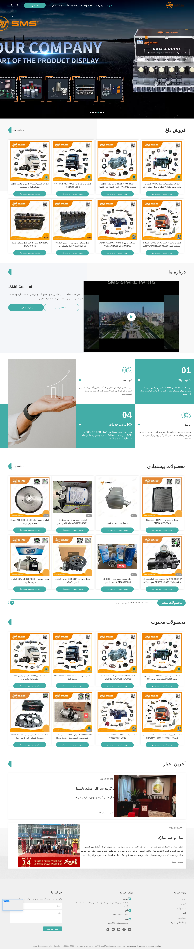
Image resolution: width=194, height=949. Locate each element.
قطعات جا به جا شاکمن (117, 523)
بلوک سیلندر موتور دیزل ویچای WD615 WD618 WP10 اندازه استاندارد (72, 244)
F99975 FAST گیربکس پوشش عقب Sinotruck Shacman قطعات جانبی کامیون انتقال (29, 736)
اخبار (183, 913)
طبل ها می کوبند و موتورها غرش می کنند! (93, 797)
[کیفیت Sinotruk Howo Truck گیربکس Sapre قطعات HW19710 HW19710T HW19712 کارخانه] (117, 161)
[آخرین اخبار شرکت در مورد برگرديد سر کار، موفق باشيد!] (145, 796)
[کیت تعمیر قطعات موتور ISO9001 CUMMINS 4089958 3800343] (12, 603)
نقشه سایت (131, 946)
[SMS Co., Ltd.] (175, 5)
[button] (103, 112)
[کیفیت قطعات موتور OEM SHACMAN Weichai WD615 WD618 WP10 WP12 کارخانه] (117, 220)
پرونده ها (182, 918)
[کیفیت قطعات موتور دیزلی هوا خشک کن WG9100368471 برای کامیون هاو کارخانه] (72, 497)
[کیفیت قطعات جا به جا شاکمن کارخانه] (117, 497)
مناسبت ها (72, 5)
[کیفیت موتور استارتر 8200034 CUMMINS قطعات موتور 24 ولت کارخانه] (29, 556)
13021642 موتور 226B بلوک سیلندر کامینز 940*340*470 (29, 244)
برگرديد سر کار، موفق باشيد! (95, 788)
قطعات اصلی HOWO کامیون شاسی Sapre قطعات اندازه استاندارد (30, 185)
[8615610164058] (108, 930)
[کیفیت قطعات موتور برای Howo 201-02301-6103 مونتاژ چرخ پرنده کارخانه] (29, 497)
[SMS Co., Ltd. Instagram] (118, 930)
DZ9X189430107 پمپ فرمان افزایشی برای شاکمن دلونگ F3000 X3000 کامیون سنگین (162, 580)
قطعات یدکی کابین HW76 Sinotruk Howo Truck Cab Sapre (72, 185)
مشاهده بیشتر (16, 130)
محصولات (87, 5)
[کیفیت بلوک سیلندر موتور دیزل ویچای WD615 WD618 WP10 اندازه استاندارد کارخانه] (72, 220)
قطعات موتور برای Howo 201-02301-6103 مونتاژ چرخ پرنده (29, 521)
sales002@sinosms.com (118, 923)
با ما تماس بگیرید (55, 5)
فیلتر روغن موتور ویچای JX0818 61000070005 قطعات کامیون (117, 580)
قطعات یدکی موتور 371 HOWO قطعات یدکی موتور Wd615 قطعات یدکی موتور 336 (162, 185)
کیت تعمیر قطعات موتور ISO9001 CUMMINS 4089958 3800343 (122, 603)
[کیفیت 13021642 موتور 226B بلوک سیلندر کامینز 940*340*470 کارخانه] (29, 220)
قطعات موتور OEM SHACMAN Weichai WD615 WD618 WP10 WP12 (117, 244)
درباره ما (100, 5)
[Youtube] (113, 930)
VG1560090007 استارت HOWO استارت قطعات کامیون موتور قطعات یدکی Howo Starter (72, 736)
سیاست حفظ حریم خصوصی (149, 946)
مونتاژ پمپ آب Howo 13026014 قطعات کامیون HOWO (72, 580)
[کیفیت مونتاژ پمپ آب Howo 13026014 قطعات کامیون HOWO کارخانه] (72, 556)
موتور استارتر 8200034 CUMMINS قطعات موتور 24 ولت (30, 580)
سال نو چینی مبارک (170, 837)
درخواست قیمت (26, 308)
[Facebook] (124, 930)
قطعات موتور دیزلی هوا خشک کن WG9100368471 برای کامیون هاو (72, 521)
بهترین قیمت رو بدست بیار (162, 194)
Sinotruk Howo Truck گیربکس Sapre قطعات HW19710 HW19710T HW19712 (117, 185)
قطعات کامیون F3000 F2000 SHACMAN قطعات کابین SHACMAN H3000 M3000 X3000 (162, 245)
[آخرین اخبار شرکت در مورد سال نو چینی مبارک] (49, 845)
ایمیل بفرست (52, 929)
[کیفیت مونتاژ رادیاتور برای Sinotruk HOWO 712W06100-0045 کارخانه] (162, 497)
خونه (109, 5)
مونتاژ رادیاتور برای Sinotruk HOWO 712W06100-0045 (162, 521)
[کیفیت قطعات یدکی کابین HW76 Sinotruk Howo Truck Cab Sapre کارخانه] (72, 161)
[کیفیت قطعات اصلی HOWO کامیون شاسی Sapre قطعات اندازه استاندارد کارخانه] (29, 161)
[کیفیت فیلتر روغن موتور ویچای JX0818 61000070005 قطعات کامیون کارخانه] (117, 556)
